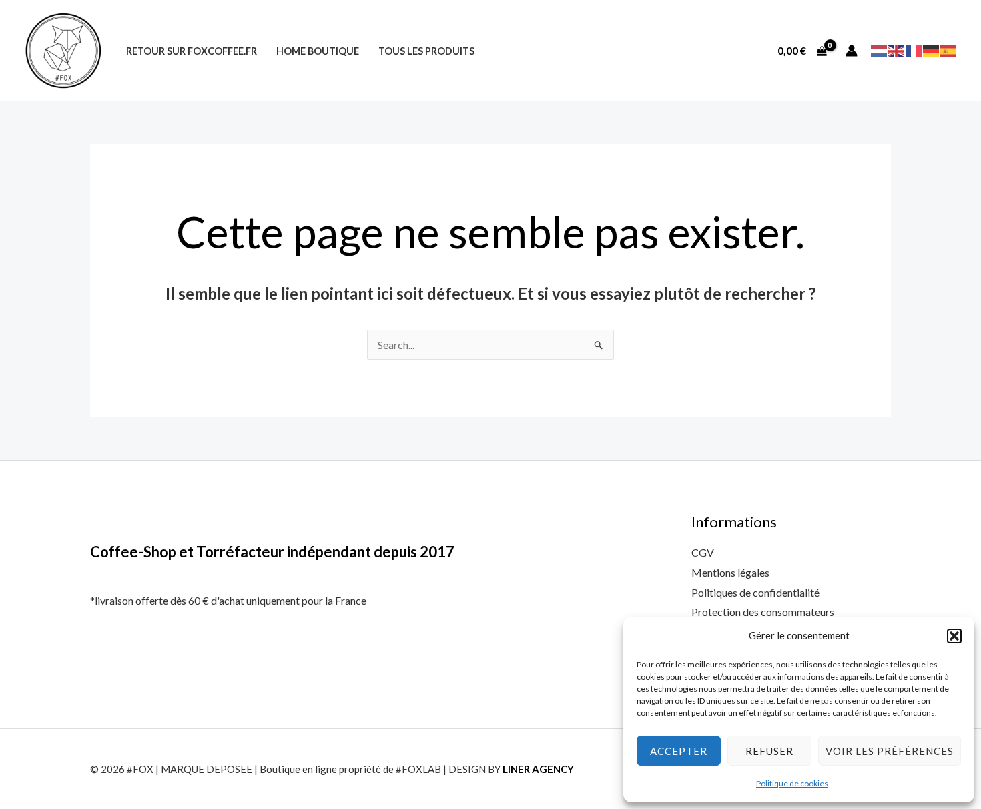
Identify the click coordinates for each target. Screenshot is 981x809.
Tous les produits (426, 51)
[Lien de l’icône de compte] (852, 51)
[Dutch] (879, 50)
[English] (897, 50)
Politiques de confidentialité (755, 592)
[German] (931, 50)
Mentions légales (730, 572)
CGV (702, 552)
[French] (914, 50)
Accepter (678, 751)
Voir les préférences (890, 751)
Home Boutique (317, 51)
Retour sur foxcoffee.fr (191, 51)
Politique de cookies (792, 783)
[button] (954, 636)
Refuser (769, 751)
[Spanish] (949, 50)
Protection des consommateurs (762, 611)
